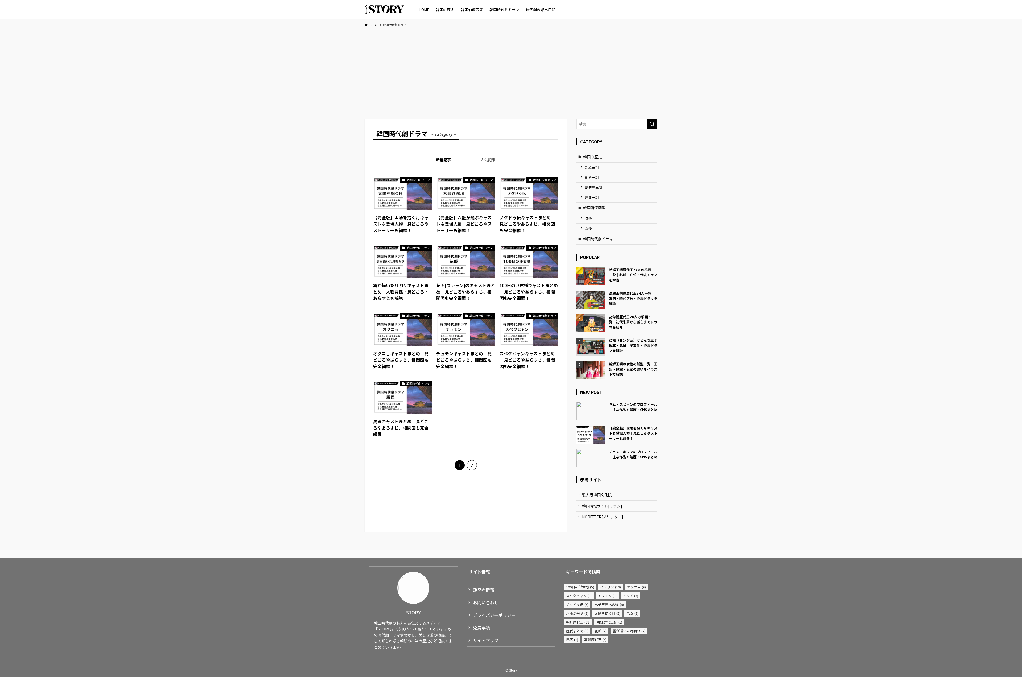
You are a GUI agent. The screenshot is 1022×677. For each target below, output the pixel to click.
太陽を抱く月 (607, 613)
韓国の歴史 (592, 156)
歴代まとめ (577, 630)
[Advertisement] (511, 70)
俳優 (588, 218)
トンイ (630, 595)
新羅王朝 (592, 167)
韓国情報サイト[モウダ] (602, 506)
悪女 (632, 613)
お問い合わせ (485, 602)
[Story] (385, 9)
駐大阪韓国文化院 (597, 494)
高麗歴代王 (595, 639)
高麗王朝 (592, 197)
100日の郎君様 (580, 586)
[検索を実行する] (652, 124)
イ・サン (610, 586)
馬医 (572, 639)
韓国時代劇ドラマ (598, 238)
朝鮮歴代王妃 (609, 622)
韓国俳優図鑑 (594, 207)
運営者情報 (483, 590)
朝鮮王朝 (592, 177)
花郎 (601, 630)
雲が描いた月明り (629, 630)
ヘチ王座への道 (609, 604)
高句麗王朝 (593, 187)
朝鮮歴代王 (578, 622)
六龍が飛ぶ (577, 613)
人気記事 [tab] (488, 159)
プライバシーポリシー (494, 615)
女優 (588, 228)
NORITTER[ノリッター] (602, 516)
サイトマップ (485, 640)
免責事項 (481, 627)
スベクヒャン (579, 595)
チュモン (607, 595)
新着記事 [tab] (443, 159)
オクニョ (636, 586)
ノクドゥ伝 (577, 604)
